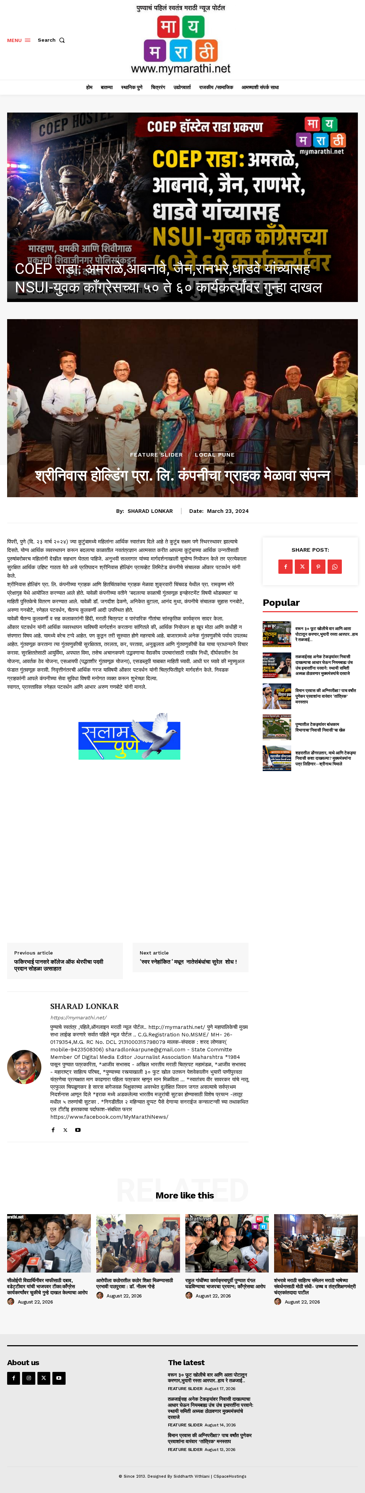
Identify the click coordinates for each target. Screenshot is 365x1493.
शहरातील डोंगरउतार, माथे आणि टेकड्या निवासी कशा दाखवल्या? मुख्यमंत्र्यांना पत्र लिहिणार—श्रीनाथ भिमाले (325, 758)
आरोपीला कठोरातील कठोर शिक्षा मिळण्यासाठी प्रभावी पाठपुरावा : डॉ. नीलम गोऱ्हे (134, 1283)
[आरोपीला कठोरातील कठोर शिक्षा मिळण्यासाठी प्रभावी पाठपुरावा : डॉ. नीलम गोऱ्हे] (138, 1243)
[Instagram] (28, 1378)
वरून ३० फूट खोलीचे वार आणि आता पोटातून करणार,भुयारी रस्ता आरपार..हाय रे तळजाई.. (326, 634)
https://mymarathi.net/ (78, 1017)
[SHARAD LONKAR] (24, 1066)
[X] (65, 1128)
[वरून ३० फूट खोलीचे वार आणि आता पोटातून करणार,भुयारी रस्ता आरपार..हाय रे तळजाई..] (277, 634)
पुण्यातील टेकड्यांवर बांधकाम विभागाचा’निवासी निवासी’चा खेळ (320, 727)
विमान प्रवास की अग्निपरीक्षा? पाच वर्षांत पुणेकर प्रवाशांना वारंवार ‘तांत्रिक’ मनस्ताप (325, 696)
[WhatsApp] (335, 567)
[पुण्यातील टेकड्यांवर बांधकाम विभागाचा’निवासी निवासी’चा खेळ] (277, 727)
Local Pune (215, 455)
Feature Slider (156, 455)
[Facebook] (53, 1128)
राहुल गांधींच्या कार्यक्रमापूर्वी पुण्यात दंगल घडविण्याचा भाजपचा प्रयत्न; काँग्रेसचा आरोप (225, 1283)
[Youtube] (78, 1128)
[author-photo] (11, 1302)
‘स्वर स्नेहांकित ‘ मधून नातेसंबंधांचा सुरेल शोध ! (188, 961)
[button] (53, 39)
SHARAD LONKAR (150, 511)
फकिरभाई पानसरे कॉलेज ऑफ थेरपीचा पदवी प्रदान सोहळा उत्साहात (58, 965)
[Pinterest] (318, 567)
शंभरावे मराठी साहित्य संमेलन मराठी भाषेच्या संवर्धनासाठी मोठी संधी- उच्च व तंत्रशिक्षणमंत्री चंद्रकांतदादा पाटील (315, 1286)
